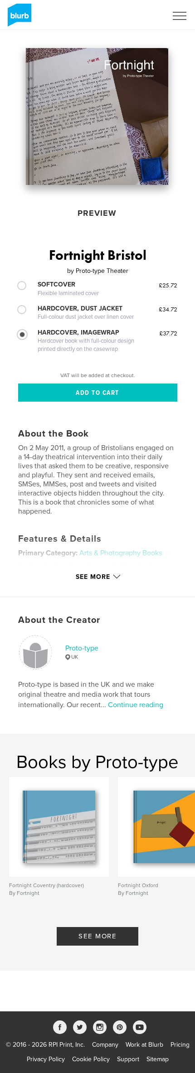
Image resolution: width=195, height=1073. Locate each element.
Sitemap (157, 1059)
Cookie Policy (91, 1059)
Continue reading (135, 704)
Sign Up (144, 15)
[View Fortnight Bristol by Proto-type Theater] (97, 116)
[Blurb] (18, 18)
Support (128, 1059)
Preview (97, 213)
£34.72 (168, 309)
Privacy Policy (46, 1059)
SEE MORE (97, 936)
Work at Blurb (144, 1045)
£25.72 (168, 285)
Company (105, 1045)
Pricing (180, 1045)
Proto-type (81, 648)
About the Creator (59, 620)
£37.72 (168, 333)
